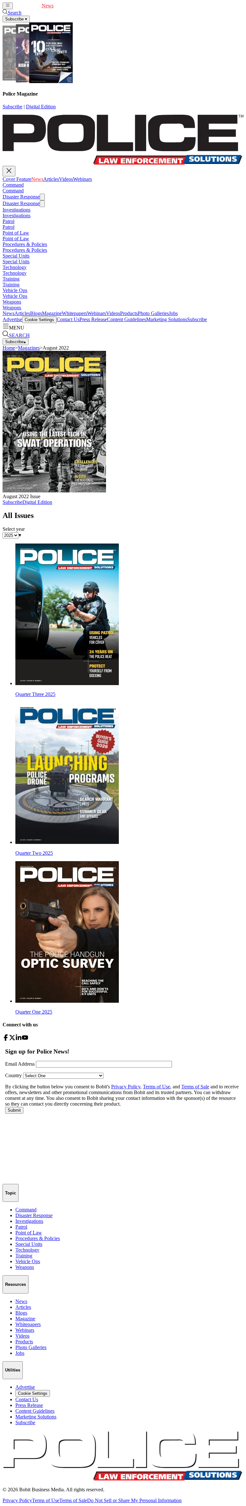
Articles (61, 5)
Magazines (29, 348)
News (47, 5)
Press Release (93, 319)
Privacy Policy (17, 1500)
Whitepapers (74, 313)
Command (13, 185)
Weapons (12, 302)
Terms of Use (45, 1500)
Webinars (92, 5)
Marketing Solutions (166, 319)
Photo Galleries (153, 313)
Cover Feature (27, 5)
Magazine (52, 313)
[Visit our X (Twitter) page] (12, 1039)
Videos (76, 5)
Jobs (173, 313)
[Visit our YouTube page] (25, 1039)
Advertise (12, 319)
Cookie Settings (39, 319)
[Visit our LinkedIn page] (18, 1039)
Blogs (36, 313)
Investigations (16, 209)
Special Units (16, 256)
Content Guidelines (126, 319)
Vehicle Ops (15, 290)
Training (11, 279)
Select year (14, 529)
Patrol (8, 221)
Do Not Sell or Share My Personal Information (134, 1500)
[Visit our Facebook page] (6, 1039)
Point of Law (16, 233)
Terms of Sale (73, 1500)
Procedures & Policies (25, 244)
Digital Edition (41, 106)
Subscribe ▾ (16, 19)
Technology (15, 267)
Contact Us (68, 319)
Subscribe (12, 106)
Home (9, 348)
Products (129, 313)
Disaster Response (21, 196)
